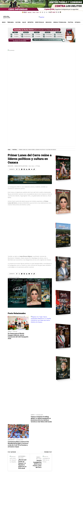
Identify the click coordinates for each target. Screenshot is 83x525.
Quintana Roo (11, 439)
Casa (9, 149)
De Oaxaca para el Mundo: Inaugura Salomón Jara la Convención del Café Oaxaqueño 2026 (18, 336)
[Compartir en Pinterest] (24, 169)
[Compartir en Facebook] (17, 169)
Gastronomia (21, 456)
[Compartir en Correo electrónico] (29, 169)
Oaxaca (16, 166)
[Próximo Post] (46, 459)
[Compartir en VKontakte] (31, 169)
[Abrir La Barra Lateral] (79, 15)
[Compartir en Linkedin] (26, 169)
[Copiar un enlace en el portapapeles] (34, 169)
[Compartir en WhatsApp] (21, 169)
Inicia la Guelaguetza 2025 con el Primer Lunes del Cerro (37, 464)
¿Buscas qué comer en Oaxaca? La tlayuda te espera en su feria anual (22, 464)
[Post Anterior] (13, 459)
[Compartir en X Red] (19, 169)
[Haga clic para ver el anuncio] (41, 7)
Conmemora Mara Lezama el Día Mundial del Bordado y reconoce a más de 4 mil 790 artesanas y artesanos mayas (18, 444)
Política (14, 149)
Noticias (25, 166)
